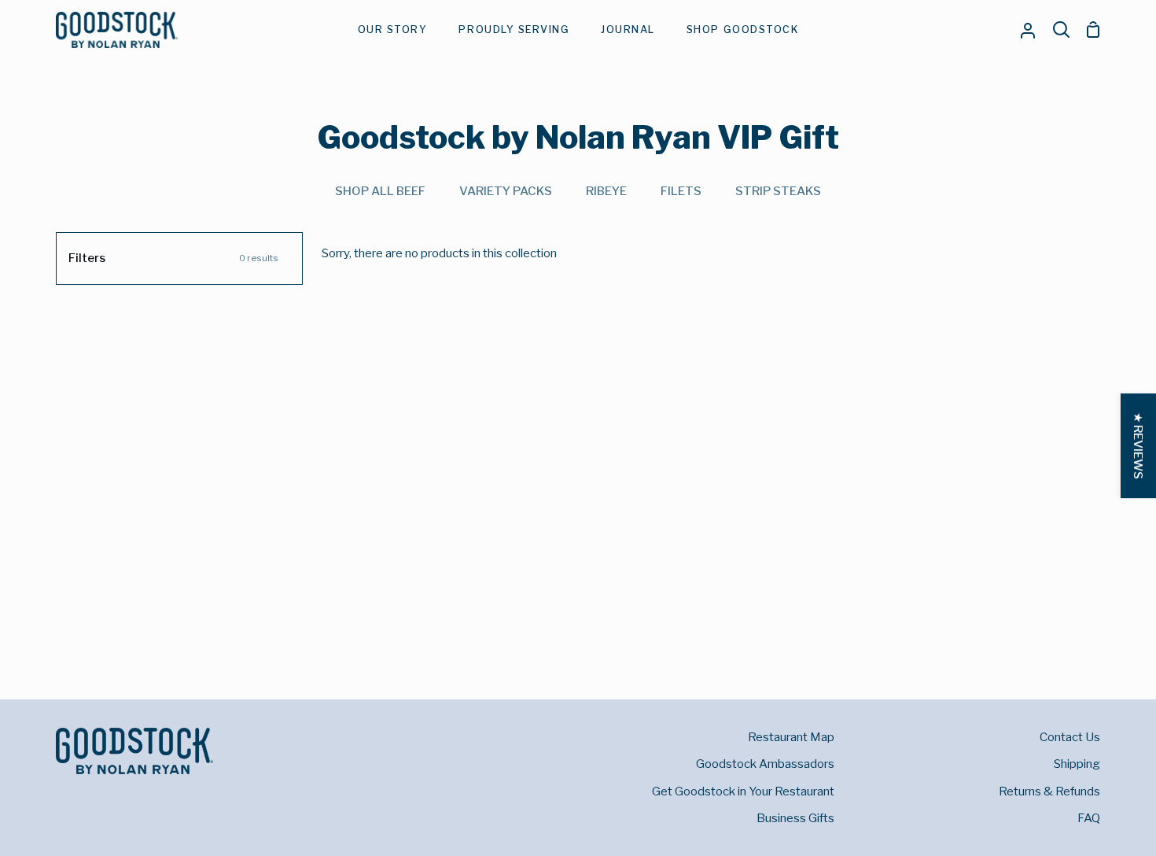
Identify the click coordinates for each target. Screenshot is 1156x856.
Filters (173, 257)
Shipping (1077, 763)
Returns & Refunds (1049, 791)
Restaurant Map (791, 736)
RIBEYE (606, 190)
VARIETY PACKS (505, 190)
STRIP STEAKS (778, 190)
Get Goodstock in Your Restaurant (743, 791)
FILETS (681, 190)
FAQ (1088, 817)
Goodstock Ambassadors (765, 763)
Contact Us (1070, 736)
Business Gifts (795, 817)
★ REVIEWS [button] (1138, 445)
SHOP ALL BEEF (380, 190)
